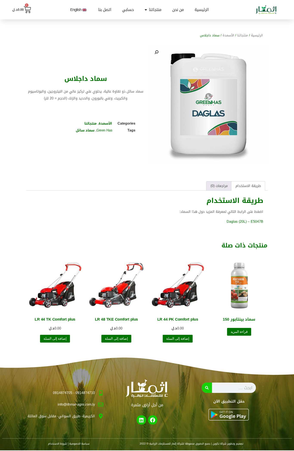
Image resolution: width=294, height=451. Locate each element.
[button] (156, 52)
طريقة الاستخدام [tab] (248, 185)
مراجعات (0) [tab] (219, 185)
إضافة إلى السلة (177, 339)
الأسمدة (228, 35)
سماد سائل (85, 130)
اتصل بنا (104, 9)
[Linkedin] (141, 420)
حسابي (128, 9)
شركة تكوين (219, 443)
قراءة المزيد (239, 332)
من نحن (178, 9)
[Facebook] (152, 420)
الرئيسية (202, 9)
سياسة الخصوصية (79, 443)
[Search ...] (207, 388)
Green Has (104, 130)
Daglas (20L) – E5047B (245, 221)
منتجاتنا (155, 9)
